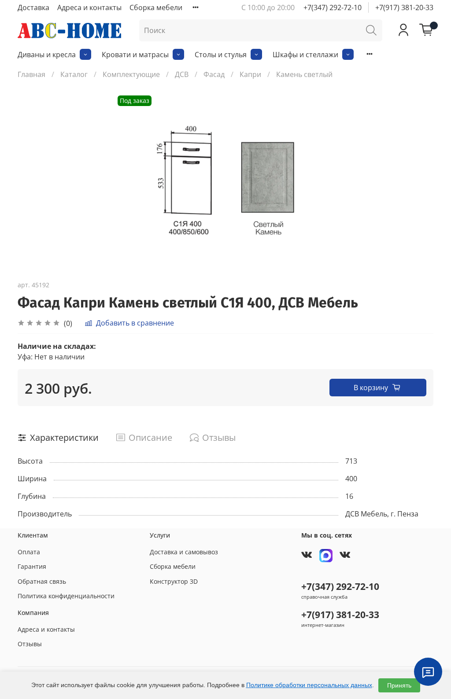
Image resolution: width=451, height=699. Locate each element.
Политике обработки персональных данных (309, 684)
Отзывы (30, 644)
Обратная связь (42, 581)
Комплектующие (131, 74)
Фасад (214, 74)
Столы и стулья (221, 54)
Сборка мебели (155, 7)
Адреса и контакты (89, 7)
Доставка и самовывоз (184, 552)
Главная (31, 74)
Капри (250, 74)
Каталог (74, 74)
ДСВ (182, 74)
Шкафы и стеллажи (305, 54)
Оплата (29, 552)
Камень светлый (304, 74)
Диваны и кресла (47, 54)
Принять (399, 685)
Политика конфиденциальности (66, 596)
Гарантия (32, 566)
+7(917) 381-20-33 (404, 7)
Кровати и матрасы (135, 54)
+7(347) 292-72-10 (332, 7)
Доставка (33, 7)
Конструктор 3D (174, 581)
